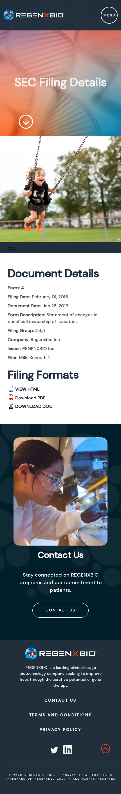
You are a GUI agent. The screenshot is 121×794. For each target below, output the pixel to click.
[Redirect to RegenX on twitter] (54, 750)
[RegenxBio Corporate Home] (33, 15)
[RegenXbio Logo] (60, 653)
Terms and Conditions (60, 714)
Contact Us (60, 610)
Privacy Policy (60, 729)
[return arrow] (110, 750)
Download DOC (34, 406)
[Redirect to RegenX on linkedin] (66, 750)
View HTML (27, 389)
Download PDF (30, 398)
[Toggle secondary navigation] (11, 247)
